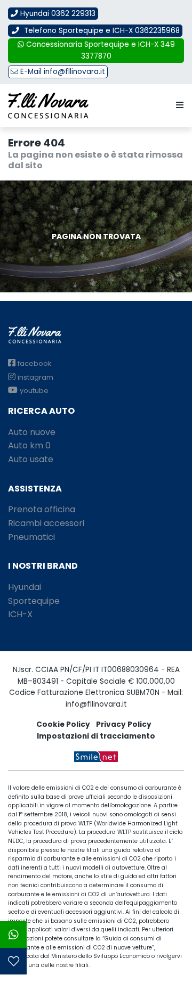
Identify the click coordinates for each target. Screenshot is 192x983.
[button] (177, 105)
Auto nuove (31, 432)
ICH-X (20, 614)
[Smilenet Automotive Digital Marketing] (96, 756)
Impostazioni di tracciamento (96, 736)
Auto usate (30, 459)
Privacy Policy (123, 724)
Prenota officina (41, 509)
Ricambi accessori (46, 523)
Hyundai (24, 587)
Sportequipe (34, 601)
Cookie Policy (63, 724)
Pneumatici (31, 537)
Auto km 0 (29, 445)
